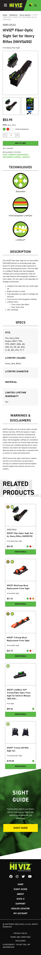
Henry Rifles (9, 25)
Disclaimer (21, 941)
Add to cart (20, 143)
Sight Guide (20, 828)
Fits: (5, 125)
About (20, 894)
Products (13, 15)
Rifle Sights (25, 15)
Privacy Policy (20, 933)
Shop (20, 884)
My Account (21, 913)
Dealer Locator (20, 908)
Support (20, 903)
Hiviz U (20, 898)
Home (5, 15)
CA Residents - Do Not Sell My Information (16, 945)
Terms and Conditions (20, 937)
